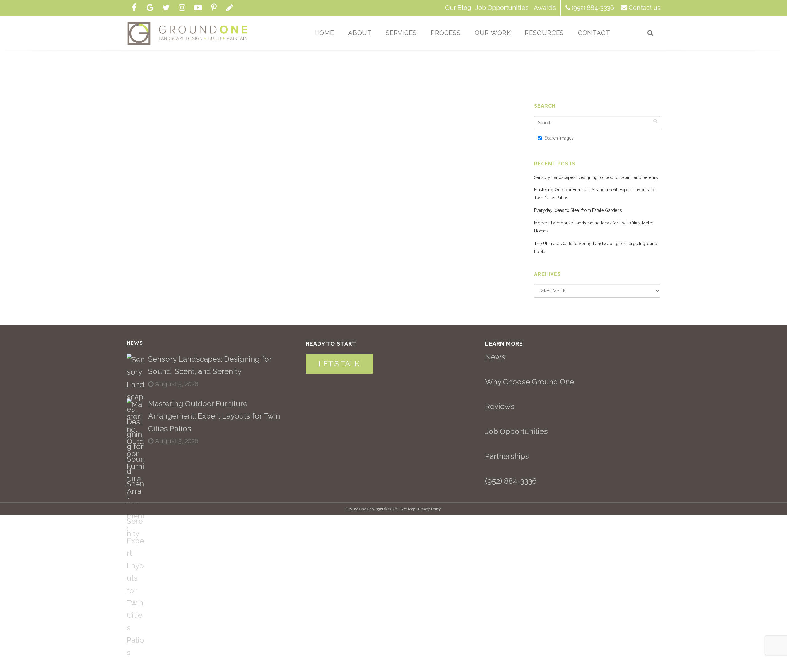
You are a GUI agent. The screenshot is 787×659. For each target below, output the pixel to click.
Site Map (408, 509)
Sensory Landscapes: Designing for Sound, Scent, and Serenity (596, 177)
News (495, 356)
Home (324, 33)
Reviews (500, 406)
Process (446, 33)
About (360, 33)
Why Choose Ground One (529, 381)
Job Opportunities (502, 7)
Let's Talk (339, 363)
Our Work (493, 33)
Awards (545, 7)
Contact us (645, 7)
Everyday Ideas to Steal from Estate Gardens (578, 210)
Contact (594, 33)
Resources (544, 33)
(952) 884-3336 (593, 7)
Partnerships (507, 456)
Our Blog (458, 7)
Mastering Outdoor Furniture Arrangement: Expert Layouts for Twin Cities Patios (214, 416)
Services (401, 33)
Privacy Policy (429, 509)
